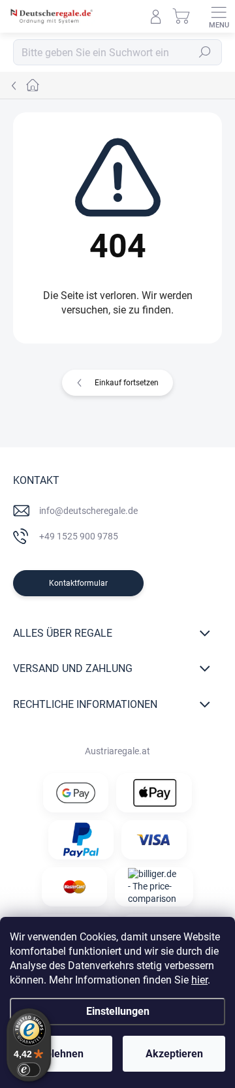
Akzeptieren (174, 1054)
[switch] (28, 1070)
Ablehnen (61, 1054)
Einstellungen (117, 1011)
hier (199, 980)
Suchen (205, 52)
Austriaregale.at (117, 751)
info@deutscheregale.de (88, 510)
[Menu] (218, 16)
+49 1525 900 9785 (78, 536)
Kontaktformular (78, 583)
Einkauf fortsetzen (127, 382)
